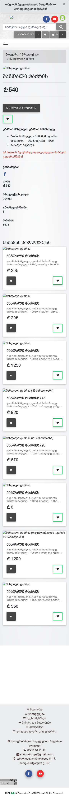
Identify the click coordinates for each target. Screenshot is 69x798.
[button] (25, 34)
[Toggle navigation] (5, 43)
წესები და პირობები (36, 722)
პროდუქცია (30, 54)
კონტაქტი (36, 726)
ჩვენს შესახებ (36, 718)
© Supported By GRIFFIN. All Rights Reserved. (39, 793)
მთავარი (12, 54)
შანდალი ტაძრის (21, 58)
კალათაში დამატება (23, 108)
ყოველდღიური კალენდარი (36, 731)
